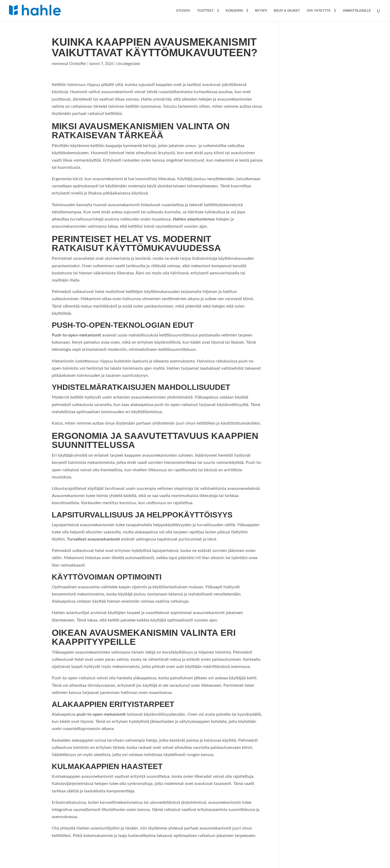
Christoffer (77, 64)
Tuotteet (205, 10)
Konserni (234, 10)
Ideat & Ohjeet (287, 10)
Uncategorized (128, 64)
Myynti (261, 10)
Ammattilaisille (357, 10)
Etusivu (183, 10)
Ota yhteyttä (319, 10)
